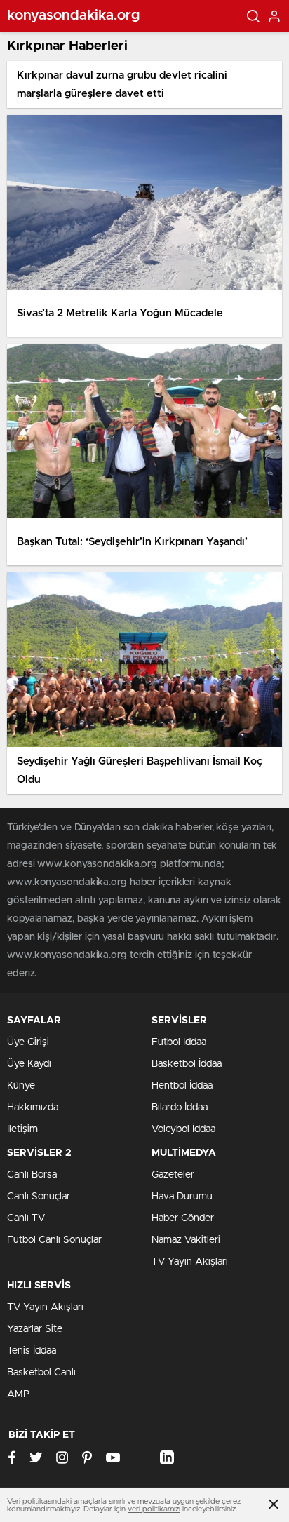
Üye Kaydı (29, 1064)
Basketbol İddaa (187, 1064)
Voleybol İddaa (183, 1129)
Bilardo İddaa (180, 1107)
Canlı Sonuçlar (38, 1196)
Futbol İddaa (179, 1042)
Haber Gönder (183, 1218)
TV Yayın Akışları (190, 1262)
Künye (21, 1086)
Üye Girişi (28, 1042)
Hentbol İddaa (182, 1086)
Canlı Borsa (32, 1175)
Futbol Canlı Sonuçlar (54, 1240)
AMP (18, 1394)
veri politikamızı (154, 1509)
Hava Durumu (182, 1196)
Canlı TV (26, 1218)
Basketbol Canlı (41, 1373)
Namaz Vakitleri (186, 1240)
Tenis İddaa (31, 1351)
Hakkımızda (32, 1107)
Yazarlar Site (34, 1329)
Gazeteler (173, 1175)
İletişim (22, 1129)
